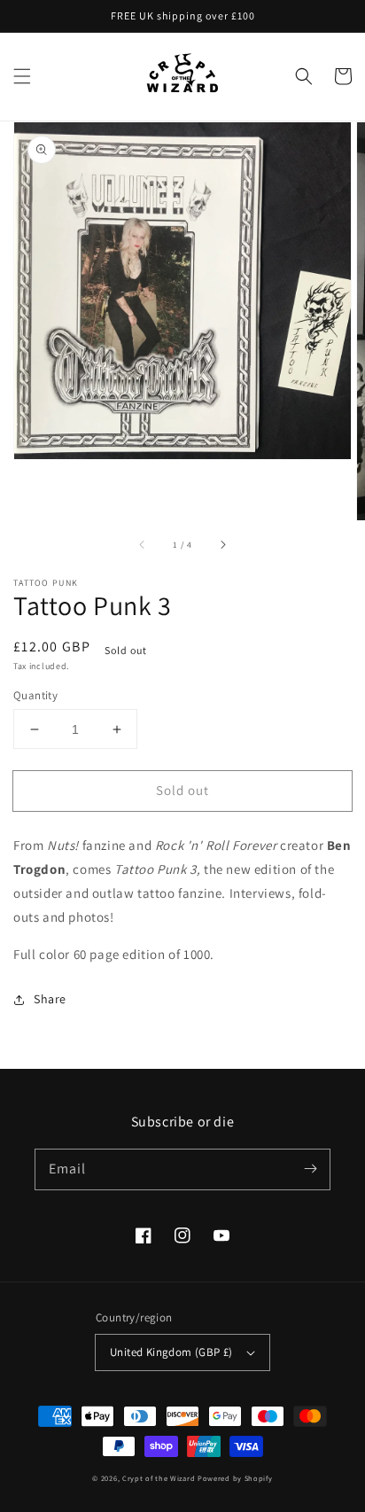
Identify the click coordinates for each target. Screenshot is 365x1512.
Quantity (35, 695)
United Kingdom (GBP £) (171, 1352)
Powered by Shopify (235, 1478)
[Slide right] (222, 545)
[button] (22, 76)
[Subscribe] (310, 1169)
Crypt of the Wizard (158, 1478)
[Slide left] (142, 545)
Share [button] (50, 999)
